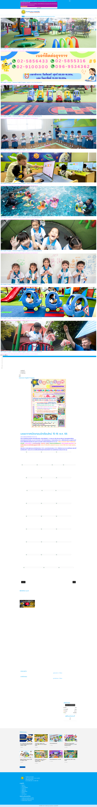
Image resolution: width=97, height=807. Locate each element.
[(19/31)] (63, 521)
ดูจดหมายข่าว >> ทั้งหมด (57, 673)
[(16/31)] (63, 508)
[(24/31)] (48, 547)
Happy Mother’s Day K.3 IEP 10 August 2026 (26, 760)
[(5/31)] (44, 470)
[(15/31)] (48, 508)
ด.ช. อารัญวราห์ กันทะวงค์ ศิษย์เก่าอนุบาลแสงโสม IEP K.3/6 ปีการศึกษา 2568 (26, 744)
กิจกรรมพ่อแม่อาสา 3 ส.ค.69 (55, 759)
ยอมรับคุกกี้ (39, 7)
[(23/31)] (33, 547)
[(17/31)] (33, 521)
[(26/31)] (33, 559)
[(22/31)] (63, 534)
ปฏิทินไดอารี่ (40, 16)
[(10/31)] (63, 482)
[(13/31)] (63, 495)
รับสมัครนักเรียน (44, 16)
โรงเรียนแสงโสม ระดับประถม (27, 800)
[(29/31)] (33, 572)
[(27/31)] (48, 559)
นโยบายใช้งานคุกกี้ (23, 6)
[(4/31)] (29, 470)
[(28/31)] (63, 559)
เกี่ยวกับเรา (26, 16)
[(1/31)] (33, 457)
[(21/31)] (48, 534)
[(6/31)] (57, 470)
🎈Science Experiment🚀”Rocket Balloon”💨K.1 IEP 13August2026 (70, 744)
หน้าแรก (23, 16)
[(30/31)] (50, 572)
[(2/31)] (48, 457)
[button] (3, 355)
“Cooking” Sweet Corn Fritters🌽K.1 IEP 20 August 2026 (41, 744)
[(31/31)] (66, 572)
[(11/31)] (34, 495)
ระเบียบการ (36, 16)
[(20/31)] (33, 534)
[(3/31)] (63, 457)
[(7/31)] (69, 470)
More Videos (22, 767)
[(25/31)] (63, 547)
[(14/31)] (33, 508)
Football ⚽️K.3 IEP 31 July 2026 (69, 760)
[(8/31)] (33, 482)
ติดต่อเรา (48, 16)
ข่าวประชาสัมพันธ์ (31, 16)
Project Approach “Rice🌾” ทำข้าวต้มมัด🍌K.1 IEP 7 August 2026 (41, 760)
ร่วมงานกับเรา (52, 16)
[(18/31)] (48, 521)
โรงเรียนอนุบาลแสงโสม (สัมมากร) (28, 799)
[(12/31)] (48, 495)
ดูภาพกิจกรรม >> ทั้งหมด (57, 678)
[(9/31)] (48, 482)
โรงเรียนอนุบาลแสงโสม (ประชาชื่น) (28, 798)
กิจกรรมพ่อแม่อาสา (53, 743)
